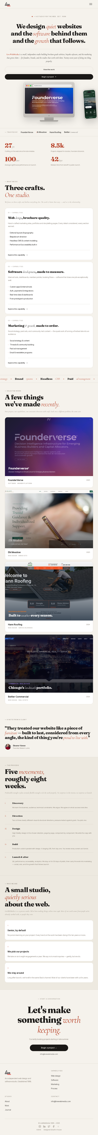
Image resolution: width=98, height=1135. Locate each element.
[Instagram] (40, 1126)
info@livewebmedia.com (49, 1054)
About (7, 1101)
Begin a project (48, 77)
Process (54, 1088)
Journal (8, 1110)
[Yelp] (58, 1126)
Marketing (55, 1084)
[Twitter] (49, 1126)
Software (54, 1080)
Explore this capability (16, 255)
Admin (38, 1130)
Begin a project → (49, 1048)
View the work (49, 69)
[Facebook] (53, 1126)
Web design (55, 1076)
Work (7, 1105)
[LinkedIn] (44, 1126)
